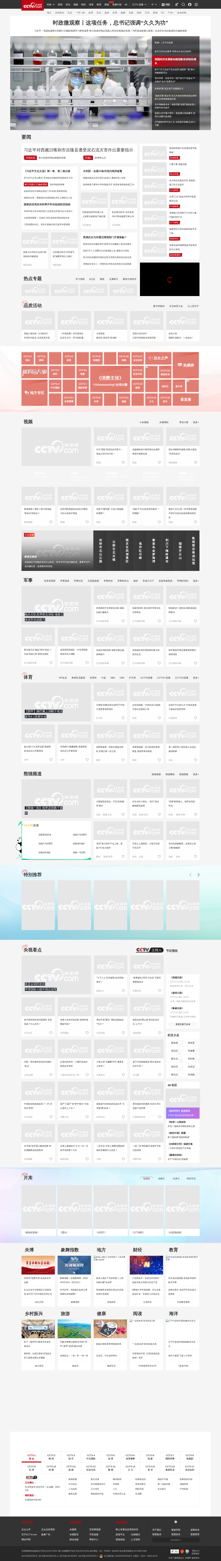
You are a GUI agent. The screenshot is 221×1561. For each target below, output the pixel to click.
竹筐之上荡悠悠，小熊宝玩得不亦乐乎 (146, 845)
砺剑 (135, 580)
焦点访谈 (174, 174)
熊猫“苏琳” (181, 814)
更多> (196, 422)
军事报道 (64, 580)
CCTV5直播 (146, 677)
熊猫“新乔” (108, 856)
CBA (122, 677)
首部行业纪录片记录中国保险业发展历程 (144, 335)
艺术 (147, 12)
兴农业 (191, 1066)
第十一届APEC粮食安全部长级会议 (37, 1344)
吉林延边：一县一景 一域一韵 (74, 1355)
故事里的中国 (186, 1479)
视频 (75, 4)
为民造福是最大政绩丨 (143, 30)
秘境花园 (64, 1159)
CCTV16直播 (181, 677)
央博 (90, 12)
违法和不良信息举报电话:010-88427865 (129, 1551)
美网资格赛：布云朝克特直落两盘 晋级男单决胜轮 (146, 749)
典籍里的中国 (97, 1494)
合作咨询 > (175, 1540)
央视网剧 (163, 422)
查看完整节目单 (183, 1024)
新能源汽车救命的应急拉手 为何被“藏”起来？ (110, 1106)
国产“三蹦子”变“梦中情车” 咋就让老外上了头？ (74, 1106)
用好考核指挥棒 (57, 184)
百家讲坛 (100, 1075)
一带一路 (80, 12)
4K (126, 4)
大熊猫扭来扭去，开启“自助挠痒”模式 (110, 803)
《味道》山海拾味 (177, 1122)
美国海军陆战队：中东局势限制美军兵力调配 (74, 652)
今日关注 (28, 1033)
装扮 (171, 856)
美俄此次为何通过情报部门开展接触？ (105, 237)
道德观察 (137, 1033)
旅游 (107, 12)
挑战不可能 (163, 1479)
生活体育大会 (176, 306)
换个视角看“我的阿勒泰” (179, 1137)
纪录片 (176, 1178)
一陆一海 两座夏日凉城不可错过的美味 (147, 1148)
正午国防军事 (30, 663)
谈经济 (174, 1066)
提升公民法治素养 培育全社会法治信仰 (173, 51)
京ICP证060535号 (29, 1556)
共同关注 (100, 1117)
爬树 (98, 856)
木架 (98, 814)
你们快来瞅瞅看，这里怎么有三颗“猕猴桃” (182, 845)
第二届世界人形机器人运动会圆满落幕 (182, 749)
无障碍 (176, 7)
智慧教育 (194, 1534)
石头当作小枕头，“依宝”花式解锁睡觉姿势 (145, 803)
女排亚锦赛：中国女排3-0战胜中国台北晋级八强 (146, 707)
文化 (98, 12)
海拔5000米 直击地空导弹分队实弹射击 (146, 610)
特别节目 (191, 1178)
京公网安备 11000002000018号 (118, 1556)
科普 (115, 12)
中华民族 (184, 1489)
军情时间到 (182, 580)
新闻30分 (174, 238)
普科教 (191, 1058)
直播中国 (116, 4)
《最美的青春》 (31, 1232)
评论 (68, 4)
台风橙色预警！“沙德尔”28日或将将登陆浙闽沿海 (46, 218)
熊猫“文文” (107, 814)
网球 (98, 760)
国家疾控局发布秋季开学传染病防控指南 (47, 204)
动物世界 (184, 1484)
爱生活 (174, 1058)
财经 (83, 4)
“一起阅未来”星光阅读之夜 (144, 1344)
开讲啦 (116, 1484)
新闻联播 (174, 158)
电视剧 (146, 1178)
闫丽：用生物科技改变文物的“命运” (37, 1064)
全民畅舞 (28, 1159)
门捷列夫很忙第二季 (69, 1075)
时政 (49, 4)
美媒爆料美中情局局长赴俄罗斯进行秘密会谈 (146, 451)
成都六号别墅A (80, 834)
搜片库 (179, 386)
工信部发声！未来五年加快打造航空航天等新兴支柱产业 (146, 1280)
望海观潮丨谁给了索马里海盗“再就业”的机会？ (37, 511)
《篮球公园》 (177, 993)
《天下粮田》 (138, 1232)
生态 (70, 12)
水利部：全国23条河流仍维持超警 (102, 171)
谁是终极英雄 (165, 580)
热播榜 (188, 365)
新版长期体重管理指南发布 (108, 1344)
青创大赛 (183, 422)
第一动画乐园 (164, 1484)
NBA (112, 677)
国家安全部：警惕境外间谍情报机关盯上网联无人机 (48, 198)
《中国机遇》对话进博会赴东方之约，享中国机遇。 (72, 335)
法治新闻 (86, 225)
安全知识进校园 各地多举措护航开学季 (182, 1280)
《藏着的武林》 (175, 1155)
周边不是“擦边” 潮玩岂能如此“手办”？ (110, 1022)
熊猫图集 (183, 774)
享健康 (191, 1050)
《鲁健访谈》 (177, 1008)
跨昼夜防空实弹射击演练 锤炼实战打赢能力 (110, 610)
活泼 (141, 856)
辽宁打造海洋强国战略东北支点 (182, 1344)
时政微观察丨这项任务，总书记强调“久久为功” (110, 23)
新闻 (60, 4)
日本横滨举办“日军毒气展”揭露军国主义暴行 (63, 254)
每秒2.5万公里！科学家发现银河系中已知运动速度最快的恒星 (183, 513)
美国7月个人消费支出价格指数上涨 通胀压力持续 (106, 250)
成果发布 (194, 1529)
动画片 (161, 1178)
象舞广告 (45, 1534)
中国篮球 (173, 718)
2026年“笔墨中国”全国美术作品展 (37, 1280)
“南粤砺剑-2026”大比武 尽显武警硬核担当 (147, 979)
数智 (155, 12)
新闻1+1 (100, 991)
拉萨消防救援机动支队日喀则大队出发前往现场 (74, 511)
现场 (134, 462)
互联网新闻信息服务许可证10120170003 (39, 1551)
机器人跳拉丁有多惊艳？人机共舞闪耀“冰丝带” (109, 1280)
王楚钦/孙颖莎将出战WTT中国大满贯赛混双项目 (110, 707)
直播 (31, 825)
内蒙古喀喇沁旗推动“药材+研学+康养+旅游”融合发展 (73, 1344)
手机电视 (93, 1534)
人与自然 (72, 1489)
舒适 (134, 814)
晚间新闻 (117, 1479)
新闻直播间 (175, 255)
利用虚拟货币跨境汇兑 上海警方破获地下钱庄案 (93, 214)
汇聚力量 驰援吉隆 (178, 164)
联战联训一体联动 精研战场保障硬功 (183, 610)
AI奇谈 (74, 473)
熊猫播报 (170, 774)
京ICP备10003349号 (68, 1556)
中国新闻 (174, 206)
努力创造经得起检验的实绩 (52, 157)
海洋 (173, 1313)
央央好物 (181, 12)
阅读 (139, 12)
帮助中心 (93, 1539)
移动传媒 (74, 1539)
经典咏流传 (140, 1479)
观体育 (191, 1043)
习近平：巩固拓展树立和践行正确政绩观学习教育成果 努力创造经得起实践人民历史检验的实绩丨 (83, 30)
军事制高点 (123, 580)
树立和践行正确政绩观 (36, 184)
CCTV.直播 (137, 4)
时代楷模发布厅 (98, 1484)
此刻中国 (39, 473)
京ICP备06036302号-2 (48, 1556)
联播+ (88, 157)
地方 (49, 12)
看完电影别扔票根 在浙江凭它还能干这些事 (147, 1106)
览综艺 (174, 1050)
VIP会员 (63, 677)
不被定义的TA (151, 473)
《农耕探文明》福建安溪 (180, 1144)
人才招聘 (135, 1539)
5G (162, 12)
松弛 (171, 814)
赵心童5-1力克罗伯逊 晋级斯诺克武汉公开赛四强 (37, 748)
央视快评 (30, 157)
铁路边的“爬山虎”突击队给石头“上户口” (146, 1022)
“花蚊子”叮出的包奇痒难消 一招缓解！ (146, 511)
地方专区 (37, 393)
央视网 (73, 1529)
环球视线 (64, 1033)
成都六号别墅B (46, 843)
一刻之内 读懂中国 (43, 477)
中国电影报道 (139, 1117)
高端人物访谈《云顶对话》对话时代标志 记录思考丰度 (37, 335)
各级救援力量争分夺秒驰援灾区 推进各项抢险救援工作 (108, 184)
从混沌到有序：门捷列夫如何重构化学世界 (74, 1064)
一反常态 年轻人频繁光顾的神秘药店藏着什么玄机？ (110, 1148)
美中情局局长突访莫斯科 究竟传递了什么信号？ (38, 1022)
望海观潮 (173, 462)
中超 (103, 677)
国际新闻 (27, 265)
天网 (98, 1159)
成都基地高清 (45, 834)
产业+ (171, 12)
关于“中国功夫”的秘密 (178, 1159)
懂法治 (174, 1074)
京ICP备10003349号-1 (88, 1556)
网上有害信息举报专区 (127, 1529)
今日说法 (72, 1484)
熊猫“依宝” (144, 814)
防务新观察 (49, 580)
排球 (134, 718)
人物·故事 (28, 1075)
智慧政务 (175, 1534)
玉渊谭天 (113, 279)
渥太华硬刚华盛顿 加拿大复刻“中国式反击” (183, 451)
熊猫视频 (156, 774)
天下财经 (174, 222)
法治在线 (100, 1033)
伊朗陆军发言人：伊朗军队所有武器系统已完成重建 (107, 264)
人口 (115, 1489)
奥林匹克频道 (78, 677)
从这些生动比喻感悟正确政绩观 (171, 30)
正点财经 (174, 190)
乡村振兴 (59, 12)
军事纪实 (78, 580)
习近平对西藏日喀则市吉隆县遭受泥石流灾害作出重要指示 (78, 150)
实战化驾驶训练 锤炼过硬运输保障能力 (110, 652)
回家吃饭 (137, 1159)
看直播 (185, 399)
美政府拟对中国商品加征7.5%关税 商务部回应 (45, 191)
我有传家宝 (140, 1484)
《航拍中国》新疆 (177, 1133)
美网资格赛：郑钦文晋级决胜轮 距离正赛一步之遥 (109, 749)
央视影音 (74, 1534)
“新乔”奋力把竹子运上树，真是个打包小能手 (109, 845)
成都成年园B (44, 852)
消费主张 (64, 1117)
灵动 (134, 856)
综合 (171, 760)
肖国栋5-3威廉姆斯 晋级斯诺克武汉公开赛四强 (73, 748)
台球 (26, 760)
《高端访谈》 (177, 977)
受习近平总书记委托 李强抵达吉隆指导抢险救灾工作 (48, 178)
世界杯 (93, 677)
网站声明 (26, 1539)
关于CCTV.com (29, 1534)
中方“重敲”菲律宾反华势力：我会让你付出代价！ (109, 451)
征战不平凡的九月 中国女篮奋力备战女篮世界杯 (183, 707)
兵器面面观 (93, 580)
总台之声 (26, 1529)
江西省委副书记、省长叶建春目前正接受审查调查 (47, 224)
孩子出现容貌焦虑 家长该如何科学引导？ (147, 1064)
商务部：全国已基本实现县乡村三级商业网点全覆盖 (37, 1355)
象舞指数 (70, 1249)
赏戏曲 (191, 1074)
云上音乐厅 (193, 306)
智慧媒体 (156, 1534)
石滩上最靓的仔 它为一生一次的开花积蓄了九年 (74, 1148)
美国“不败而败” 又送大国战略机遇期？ (109, 511)
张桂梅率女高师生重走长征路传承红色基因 (109, 1292)
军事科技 (108, 580)
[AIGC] (166, 4)
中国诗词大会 (119, 1494)
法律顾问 (135, 1534)
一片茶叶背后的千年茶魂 (179, 1148)
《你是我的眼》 (175, 1232)
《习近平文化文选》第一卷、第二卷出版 (47, 171)
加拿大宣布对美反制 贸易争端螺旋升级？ (74, 1022)
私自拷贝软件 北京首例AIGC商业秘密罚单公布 (123, 214)
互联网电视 (95, 1529)
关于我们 (156, 1529)
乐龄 (131, 12)
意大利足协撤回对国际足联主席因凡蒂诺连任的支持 (107, 257)
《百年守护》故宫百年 (179, 1111)
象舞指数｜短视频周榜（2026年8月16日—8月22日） (74, 1280)
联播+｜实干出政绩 (164, 42)
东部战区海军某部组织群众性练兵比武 (146, 652)
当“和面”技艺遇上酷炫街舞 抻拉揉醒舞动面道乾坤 (37, 1148)
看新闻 (174, 1043)
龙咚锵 (183, 473)
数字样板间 (159, 306)
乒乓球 (132, 677)
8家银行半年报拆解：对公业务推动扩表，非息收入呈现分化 (146, 1292)
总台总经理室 (48, 1529)
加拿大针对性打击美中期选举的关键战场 (34, 254)
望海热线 (120, 1539)
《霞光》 (64, 1232)
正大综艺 (95, 1489)
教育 (99, 4)
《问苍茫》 (101, 1232)
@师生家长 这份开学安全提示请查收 (182, 1292)
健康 (123, 12)
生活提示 (162, 1489)
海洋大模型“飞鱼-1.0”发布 (180, 1355)
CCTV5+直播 (163, 677)
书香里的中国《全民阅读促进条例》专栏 (146, 1355)
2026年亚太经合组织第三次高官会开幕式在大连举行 (48, 211)
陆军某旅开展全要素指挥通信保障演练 (182, 652)
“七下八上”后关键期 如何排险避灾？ (110, 979)
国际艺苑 (139, 1489)
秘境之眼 (72, 1494)
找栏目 (165, 386)
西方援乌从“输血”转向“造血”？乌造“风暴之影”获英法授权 (38, 652)
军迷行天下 (148, 580)
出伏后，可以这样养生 (106, 1355)
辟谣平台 (120, 1534)
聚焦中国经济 (129, 279)
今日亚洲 (28, 1117)
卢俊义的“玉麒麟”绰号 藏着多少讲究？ (110, 1064)
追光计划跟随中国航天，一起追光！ (181, 335)
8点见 (92, 279)
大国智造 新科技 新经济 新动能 (106, 335)
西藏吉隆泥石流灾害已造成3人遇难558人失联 (104, 178)
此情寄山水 (100, 157)
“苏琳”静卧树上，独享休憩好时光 (182, 803)
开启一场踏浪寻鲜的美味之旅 (181, 1126)
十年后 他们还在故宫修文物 (180, 1115)
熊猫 (107, 4)
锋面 (102, 279)
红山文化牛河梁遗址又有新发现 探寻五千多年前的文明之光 (38, 1292)
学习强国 (80, 279)
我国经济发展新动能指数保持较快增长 (172, 60)
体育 (91, 4)
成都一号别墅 (79, 852)
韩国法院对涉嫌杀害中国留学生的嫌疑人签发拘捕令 (107, 244)
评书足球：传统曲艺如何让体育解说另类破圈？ (73, 1292)
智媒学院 (175, 1529)
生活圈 (136, 1075)
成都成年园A (79, 843)
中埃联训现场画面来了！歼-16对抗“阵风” (38, 1106)
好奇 (178, 856)
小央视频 (144, 422)
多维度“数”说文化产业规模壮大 (169, 88)
